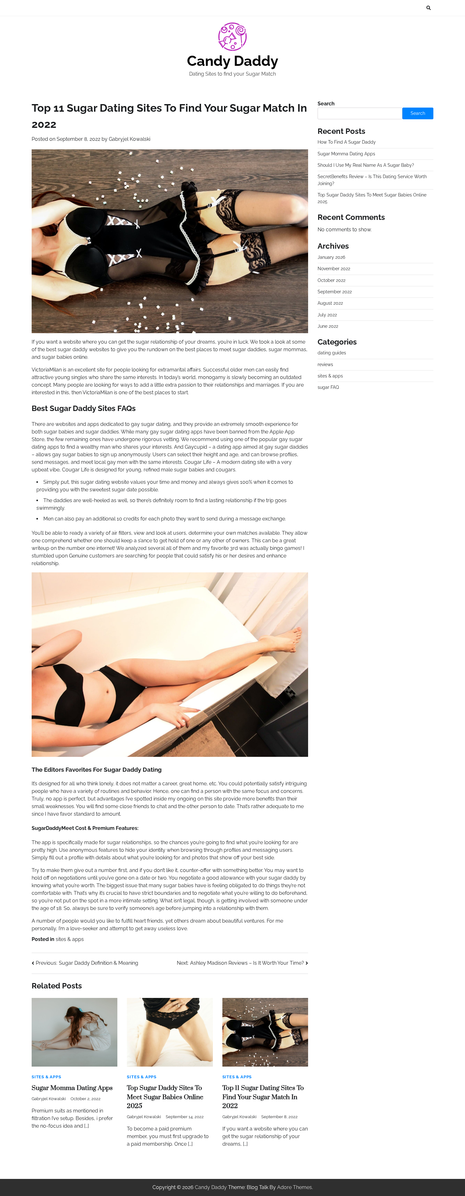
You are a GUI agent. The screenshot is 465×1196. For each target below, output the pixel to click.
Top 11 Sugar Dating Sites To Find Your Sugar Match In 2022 (263, 1097)
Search (326, 104)
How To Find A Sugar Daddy (347, 142)
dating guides (332, 352)
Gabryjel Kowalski (129, 139)
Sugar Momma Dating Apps (72, 1088)
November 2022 (334, 268)
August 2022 (330, 303)
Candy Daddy (232, 61)
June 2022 (328, 326)
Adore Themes (294, 1187)
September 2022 (335, 291)
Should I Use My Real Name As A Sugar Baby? (366, 165)
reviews (325, 364)
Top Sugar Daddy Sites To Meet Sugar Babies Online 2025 (165, 1097)
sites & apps (70, 939)
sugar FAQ (328, 387)
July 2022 (327, 314)
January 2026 (331, 257)
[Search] (428, 8)
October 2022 (331, 280)
